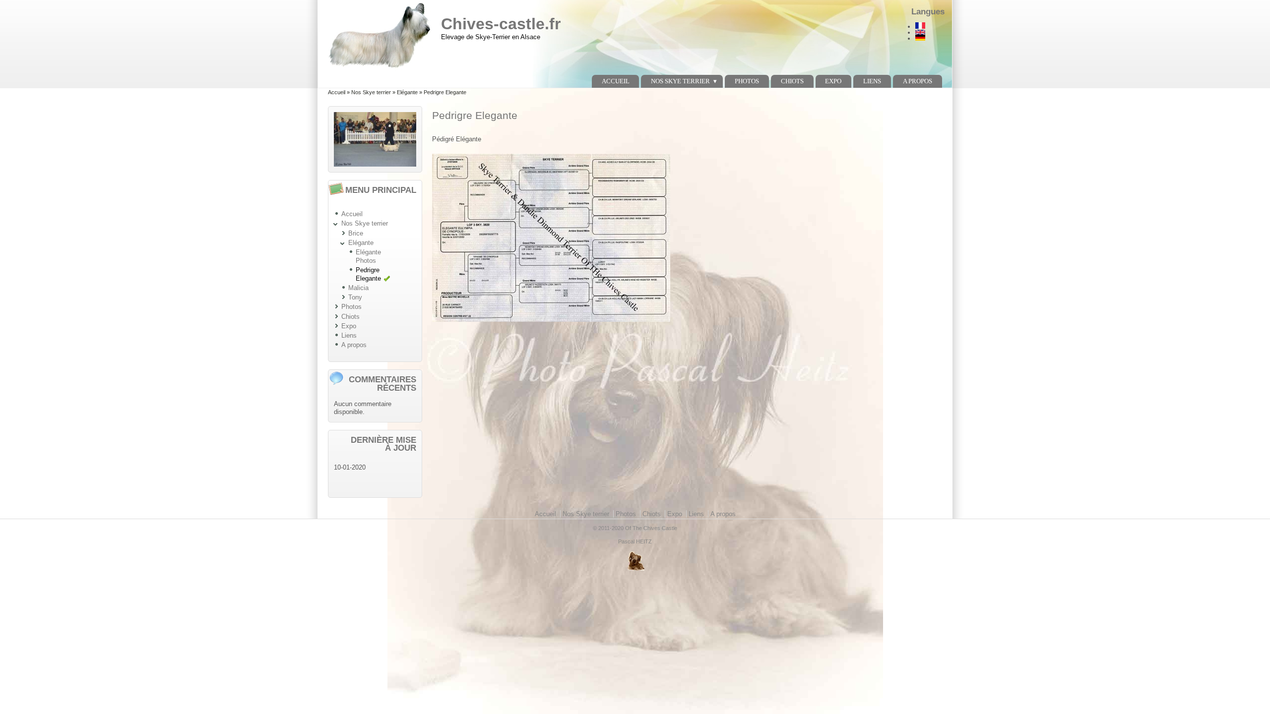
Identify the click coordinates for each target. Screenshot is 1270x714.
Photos (747, 81)
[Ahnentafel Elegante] (928, 38)
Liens (872, 81)
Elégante (407, 92)
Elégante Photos (368, 256)
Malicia (358, 288)
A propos (917, 81)
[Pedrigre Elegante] (928, 25)
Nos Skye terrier (680, 81)
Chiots (792, 81)
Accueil (616, 81)
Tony (355, 297)
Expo (833, 81)
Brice (355, 233)
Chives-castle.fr (501, 24)
